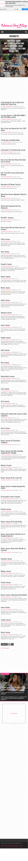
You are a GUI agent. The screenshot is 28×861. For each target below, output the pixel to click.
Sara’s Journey (5, 401)
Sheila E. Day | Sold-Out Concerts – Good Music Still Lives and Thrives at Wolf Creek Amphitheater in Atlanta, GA (13, 698)
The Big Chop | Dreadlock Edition (10, 140)
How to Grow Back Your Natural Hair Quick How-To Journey (13, 161)
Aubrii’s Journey (5, 300)
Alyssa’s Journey (5, 632)
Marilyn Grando (6, 418)
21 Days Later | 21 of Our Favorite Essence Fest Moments (12, 693)
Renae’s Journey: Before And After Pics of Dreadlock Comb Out (13, 535)
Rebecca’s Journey (6, 465)
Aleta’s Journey (5, 350)
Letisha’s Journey (6, 620)
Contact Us (16, 846)
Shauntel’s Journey (6, 264)
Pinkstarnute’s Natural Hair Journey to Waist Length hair (14, 415)
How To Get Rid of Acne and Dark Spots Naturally (12, 174)
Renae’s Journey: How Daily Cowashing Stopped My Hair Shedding (12, 452)
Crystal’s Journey (6, 582)
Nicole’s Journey (5, 288)
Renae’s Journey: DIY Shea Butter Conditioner (10, 441)
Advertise (21, 846)
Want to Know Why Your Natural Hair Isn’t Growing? (13, 228)
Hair (4, 845)
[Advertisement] (14, 13)
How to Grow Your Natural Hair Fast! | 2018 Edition (13, 129)
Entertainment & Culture (13, 845)
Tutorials (20, 845)
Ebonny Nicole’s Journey (8, 376)
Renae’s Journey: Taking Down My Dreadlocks (14, 595)
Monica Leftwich (6, 444)
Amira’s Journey (5, 428)
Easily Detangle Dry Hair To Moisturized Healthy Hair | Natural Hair (12, 103)
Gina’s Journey (5, 252)
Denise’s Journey (5, 277)
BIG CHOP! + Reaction (7, 218)
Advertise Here (14, 713)
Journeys (2, 846)
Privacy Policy (10, 846)
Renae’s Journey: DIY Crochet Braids (11, 522)
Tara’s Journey (5, 389)
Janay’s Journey (5, 325)
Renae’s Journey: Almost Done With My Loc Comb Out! (13, 549)
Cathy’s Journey (5, 239)
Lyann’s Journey (5, 607)
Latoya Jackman (6, 241)
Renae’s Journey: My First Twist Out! (11, 478)
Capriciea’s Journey (6, 559)
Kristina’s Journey (6, 509)
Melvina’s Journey (6, 571)
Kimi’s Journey (5, 362)
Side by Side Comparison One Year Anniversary (11, 207)
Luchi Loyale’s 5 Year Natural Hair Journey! (13, 150)
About (6, 846)
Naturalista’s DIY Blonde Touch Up (11, 184)
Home (2, 845)
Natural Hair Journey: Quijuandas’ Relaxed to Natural (14, 195)
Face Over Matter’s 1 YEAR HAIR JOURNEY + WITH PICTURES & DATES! (13, 116)
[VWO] (5, 9)
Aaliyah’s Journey (6, 338)
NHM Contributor (7, 106)
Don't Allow (16, 9)
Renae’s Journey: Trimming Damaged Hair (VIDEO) (13, 487)
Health (7, 845)
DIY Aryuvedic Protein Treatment (10, 497)
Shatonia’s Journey (6, 313)
